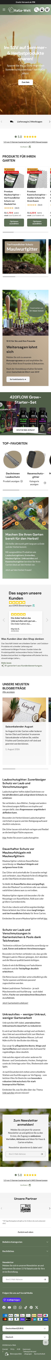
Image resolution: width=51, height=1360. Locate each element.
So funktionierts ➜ (18, 379)
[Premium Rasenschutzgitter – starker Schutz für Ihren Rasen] (37, 178)
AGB (18, 1349)
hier (45, 918)
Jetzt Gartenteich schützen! (15, 1003)
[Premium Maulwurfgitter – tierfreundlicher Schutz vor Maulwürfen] (14, 178)
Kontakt (5, 1349)
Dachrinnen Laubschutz (13, 475)
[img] (27, 602)
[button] (47, 9)
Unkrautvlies (8, 1092)
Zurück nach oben (25, 1232)
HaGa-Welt (12, 1345)
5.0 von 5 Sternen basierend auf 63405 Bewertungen (26, 142)
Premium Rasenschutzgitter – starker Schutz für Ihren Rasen (37, 196)
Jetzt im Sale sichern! (25, 430)
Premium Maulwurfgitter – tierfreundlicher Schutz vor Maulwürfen (12, 197)
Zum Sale (25, 82)
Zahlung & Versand (29, 1351)
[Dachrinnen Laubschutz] (12, 459)
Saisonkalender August (19, 726)
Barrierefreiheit (39, 1354)
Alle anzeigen (8, 692)
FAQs (12, 1349)
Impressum (27, 1349)
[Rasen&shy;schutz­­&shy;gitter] (36, 459)
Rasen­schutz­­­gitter (35, 475)
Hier (4, 837)
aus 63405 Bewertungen (20, 605)
